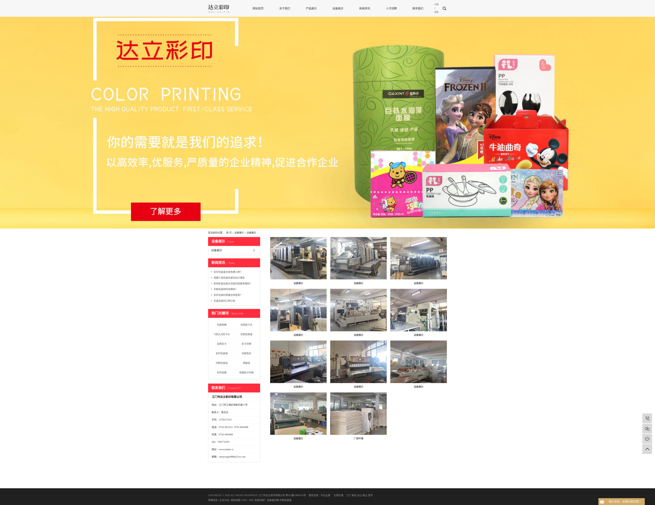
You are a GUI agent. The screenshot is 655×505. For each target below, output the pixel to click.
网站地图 (236, 500)
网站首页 (258, 8)
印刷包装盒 (286, 500)
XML (251, 500)
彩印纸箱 (222, 372)
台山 (359, 495)
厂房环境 (358, 438)
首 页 (229, 232)
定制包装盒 (246, 334)
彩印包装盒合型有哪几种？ (227, 272)
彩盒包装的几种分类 (224, 301)
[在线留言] (647, 439)
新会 (354, 495)
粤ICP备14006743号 (296, 495)
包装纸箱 (222, 324)
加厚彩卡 (222, 344)
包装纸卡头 (246, 324)
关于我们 (284, 8)
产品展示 (311, 8)
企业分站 (224, 500)
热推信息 (213, 500)
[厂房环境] (358, 413)
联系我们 (417, 8)
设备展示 (337, 8)
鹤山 (365, 495)
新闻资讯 (364, 8)
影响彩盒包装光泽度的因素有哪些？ (232, 283)
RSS (244, 500)
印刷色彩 (246, 353)
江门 (348, 495)
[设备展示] (298, 258)
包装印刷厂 (260, 500)
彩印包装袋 (222, 353)
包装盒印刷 (273, 500)
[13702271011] (647, 418)
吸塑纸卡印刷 (246, 372)
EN (436, 12)
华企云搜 (325, 495)
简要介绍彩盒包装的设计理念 (229, 277)
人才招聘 (391, 8)
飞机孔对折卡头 (221, 334)
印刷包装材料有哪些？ (225, 289)
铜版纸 (246, 363)
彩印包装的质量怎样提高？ (227, 295)
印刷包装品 (222, 363)
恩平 (370, 495)
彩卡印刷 (246, 344)
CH (437, 4)
